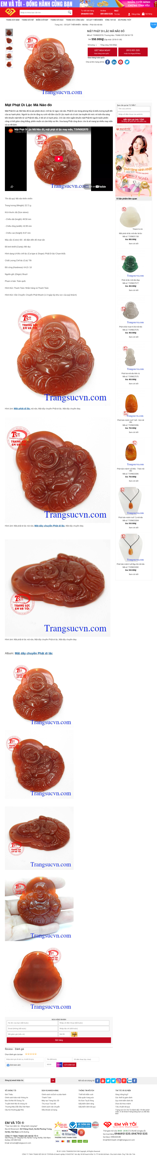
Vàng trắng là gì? (121, 1094)
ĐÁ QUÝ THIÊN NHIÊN (94, 20)
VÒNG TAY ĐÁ (110, 20)
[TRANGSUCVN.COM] (10, 15)
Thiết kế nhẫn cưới (85, 1094)
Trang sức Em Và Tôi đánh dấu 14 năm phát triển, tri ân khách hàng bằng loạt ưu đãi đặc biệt (132, 1111)
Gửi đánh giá (69, 1065)
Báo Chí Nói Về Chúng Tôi (14, 1101)
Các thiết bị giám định (123, 1098)
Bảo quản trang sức (86, 1098)
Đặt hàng (59, 1040)
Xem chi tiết (133, 244)
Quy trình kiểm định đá (124, 1101)
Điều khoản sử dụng (49, 1110)
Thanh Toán (46, 1098)
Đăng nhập (136, 14)
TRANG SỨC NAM (12, 20)
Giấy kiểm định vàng (86, 1104)
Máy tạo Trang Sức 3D (50, 1101)
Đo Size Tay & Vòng (86, 1101)
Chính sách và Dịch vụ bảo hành (54, 1094)
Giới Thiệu (9, 1094)
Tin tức (117, 14)
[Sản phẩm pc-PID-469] (133, 161)
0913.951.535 (132, 51)
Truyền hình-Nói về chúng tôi (16, 1104)
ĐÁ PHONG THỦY (124, 20)
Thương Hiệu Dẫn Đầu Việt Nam (17, 1107)
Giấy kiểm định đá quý (86, 1107)
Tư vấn (153, 24)
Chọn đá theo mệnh (123, 1104)
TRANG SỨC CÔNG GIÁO (75, 20)
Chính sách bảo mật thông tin (16, 1098)
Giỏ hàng (147, 14)
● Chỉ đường (24, 1132)
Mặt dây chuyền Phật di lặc (49, 525)
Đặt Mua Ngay (102, 51)
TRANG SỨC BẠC (57, 20)
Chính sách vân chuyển (51, 1107)
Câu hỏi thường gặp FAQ (14, 1110)
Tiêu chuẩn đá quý (122, 1107)
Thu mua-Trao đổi (49, 1104)
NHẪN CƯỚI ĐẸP (42, 20)
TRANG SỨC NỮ (28, 20)
